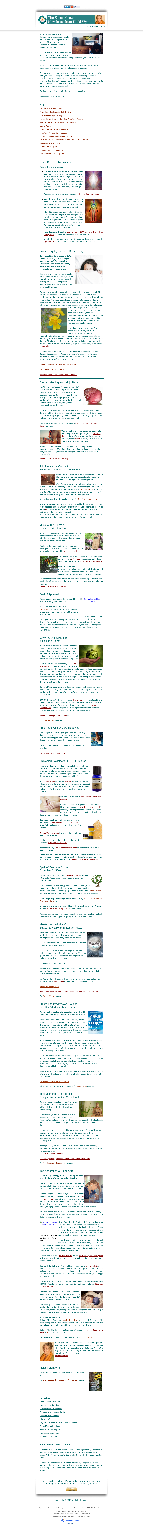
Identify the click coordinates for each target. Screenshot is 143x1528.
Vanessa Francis (85, 1338)
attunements (45, 609)
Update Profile (69, 1514)
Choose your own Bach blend (52, 370)
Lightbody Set (50, 242)
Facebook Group (72, 875)
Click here (60, 3)
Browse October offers (49, 833)
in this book (76, 559)
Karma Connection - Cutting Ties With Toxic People (61, 119)
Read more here (61, 1356)
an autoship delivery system (91, 1256)
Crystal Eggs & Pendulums (51, 1426)
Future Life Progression (50, 147)
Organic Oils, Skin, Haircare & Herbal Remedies (60, 1423)
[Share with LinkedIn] (69, 8)
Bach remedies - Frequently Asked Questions (58, 375)
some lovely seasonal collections (64, 823)
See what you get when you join (85, 860)
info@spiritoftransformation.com (71, 1511)
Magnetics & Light (47, 1419)
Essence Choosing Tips (49, 1405)
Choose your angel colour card (52, 753)
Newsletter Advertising (49, 1433)
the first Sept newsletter (89, 194)
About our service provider (82, 1514)
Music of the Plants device (91, 562)
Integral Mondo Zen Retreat (51, 150)
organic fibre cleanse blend (88, 807)
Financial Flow (49, 720)
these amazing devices (72, 551)
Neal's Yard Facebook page (66, 848)
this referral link (79, 700)
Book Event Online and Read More (54, 1082)
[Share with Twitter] (67, 8)
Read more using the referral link (53, 716)
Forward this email (58, 1514)
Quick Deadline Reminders (51, 109)
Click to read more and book (52, 1154)
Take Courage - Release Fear (54, 1163)
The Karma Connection (87, 499)
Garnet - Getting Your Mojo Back (53, 116)
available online (70, 1320)
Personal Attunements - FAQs (52, 1412)
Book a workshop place (49, 987)
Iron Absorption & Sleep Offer (52, 154)
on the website (86, 489)
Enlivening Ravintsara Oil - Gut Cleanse (56, 136)
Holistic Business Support (50, 1430)
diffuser (68, 781)
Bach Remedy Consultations (51, 1402)
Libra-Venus (82, 1086)
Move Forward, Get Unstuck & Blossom (60, 1380)
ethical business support (57, 909)
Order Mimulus (46, 346)
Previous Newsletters (49, 1437)
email (77, 439)
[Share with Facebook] (65, 8)
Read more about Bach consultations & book (58, 364)
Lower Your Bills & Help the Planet (54, 130)
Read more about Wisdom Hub (53, 587)
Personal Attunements (49, 1416)
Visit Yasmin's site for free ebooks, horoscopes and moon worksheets (69, 992)
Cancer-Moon (48, 996)
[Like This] (77, 7)
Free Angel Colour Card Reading (53, 133)
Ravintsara (50, 781)
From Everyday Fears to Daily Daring (55, 112)
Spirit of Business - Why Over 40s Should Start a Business (64, 140)
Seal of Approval (47, 126)
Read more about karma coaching (54, 459)
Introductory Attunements (51, 1409)
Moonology (59, 982)
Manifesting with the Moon (51, 143)
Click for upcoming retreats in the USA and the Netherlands (65, 1159)
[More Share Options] (72, 8)
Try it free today (68, 1523)
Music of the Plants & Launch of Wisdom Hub (59, 123)
